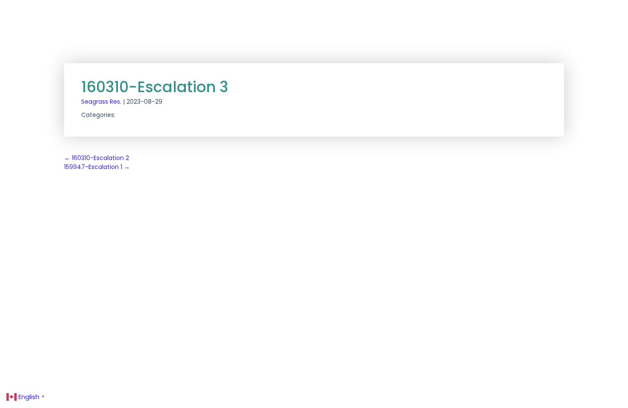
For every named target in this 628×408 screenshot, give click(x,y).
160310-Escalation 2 (96, 158)
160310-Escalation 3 (154, 86)
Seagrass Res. (101, 101)
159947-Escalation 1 (97, 167)
